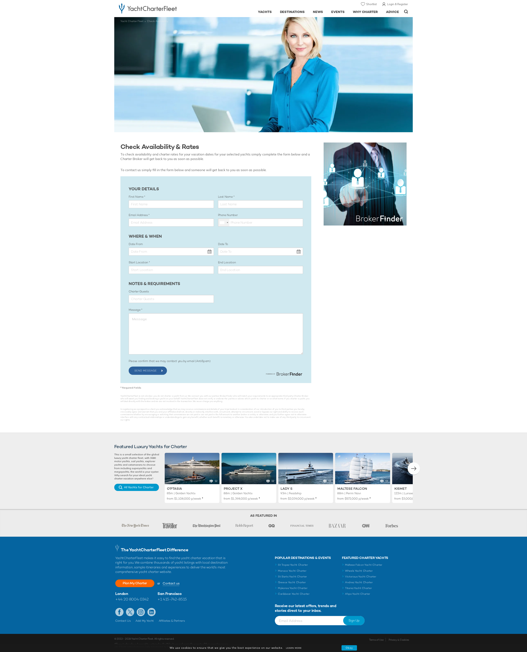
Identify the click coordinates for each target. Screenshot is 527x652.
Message (135, 309)
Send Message (145, 370)
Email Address (138, 215)
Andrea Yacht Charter (359, 582)
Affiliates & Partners (172, 621)
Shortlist (371, 4)
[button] (414, 468)
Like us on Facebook (119, 612)
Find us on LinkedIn (151, 612)
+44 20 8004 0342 (132, 599)
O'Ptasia (174, 488)
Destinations (292, 12)
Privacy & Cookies (399, 639)
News (318, 12)
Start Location (139, 262)
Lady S (287, 488)
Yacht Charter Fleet (131, 21)
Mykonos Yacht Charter (292, 588)
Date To (223, 244)
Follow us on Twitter (130, 612)
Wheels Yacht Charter (359, 571)
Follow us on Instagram (141, 612)
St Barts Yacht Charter (292, 576)
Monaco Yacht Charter (292, 571)
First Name (136, 196)
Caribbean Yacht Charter (294, 594)
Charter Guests (139, 291)
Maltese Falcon (352, 488)
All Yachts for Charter (139, 487)
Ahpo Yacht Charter (357, 594)
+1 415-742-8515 (172, 599)
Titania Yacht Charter (358, 588)
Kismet (400, 488)
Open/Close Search (406, 12)
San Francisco (169, 593)
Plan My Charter (135, 583)
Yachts (265, 12)
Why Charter (365, 12)
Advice (392, 12)
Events (338, 12)
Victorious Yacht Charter (360, 576)
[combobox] (223, 222)
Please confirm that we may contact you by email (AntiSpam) (170, 361)
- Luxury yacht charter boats (161, 8)
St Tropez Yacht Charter (293, 565)
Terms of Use (376, 639)
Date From (136, 244)
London (121, 593)
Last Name (226, 196)
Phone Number (228, 215)
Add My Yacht (144, 621)
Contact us (171, 583)
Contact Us (123, 621)
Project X (233, 488)
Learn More (294, 648)
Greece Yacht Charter (292, 582)
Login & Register (397, 4)
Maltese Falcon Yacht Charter (363, 565)
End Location (227, 262)
